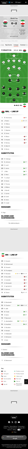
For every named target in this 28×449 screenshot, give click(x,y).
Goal (9, 444)
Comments (23, 45)
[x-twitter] (12, 422)
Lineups (16, 45)
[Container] (5, 23)
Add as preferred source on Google (15, 437)
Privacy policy (21, 426)
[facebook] (9, 422)
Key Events (8, 45)
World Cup (14, 18)
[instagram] (15, 422)
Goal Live (9, 429)
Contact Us (6, 426)
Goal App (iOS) (21, 427)
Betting (14, 429)
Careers (5, 427)
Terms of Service (13, 426)
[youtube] (19, 422)
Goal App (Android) (12, 427)
